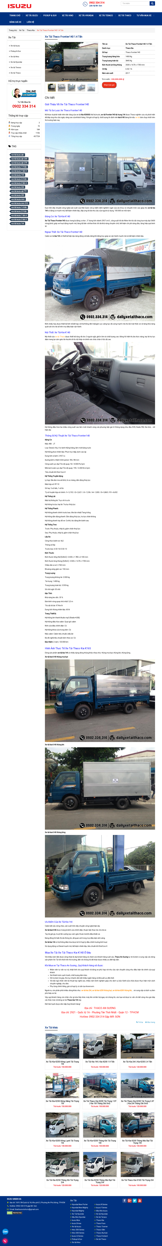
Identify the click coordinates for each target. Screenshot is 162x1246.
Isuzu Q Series (77, 1236)
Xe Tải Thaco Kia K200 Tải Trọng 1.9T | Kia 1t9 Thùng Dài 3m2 (99, 1102)
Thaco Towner (102, 1227)
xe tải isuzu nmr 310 (20, 203)
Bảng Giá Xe (15, 22)
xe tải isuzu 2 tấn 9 (19, 219)
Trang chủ (14, 15)
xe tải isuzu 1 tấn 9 (19, 171)
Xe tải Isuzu (32, 15)
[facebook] (125, 1201)
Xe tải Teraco (106, 15)
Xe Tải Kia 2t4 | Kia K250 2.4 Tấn (137, 1062)
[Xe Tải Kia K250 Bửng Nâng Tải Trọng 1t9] (62, 1085)
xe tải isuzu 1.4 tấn (19, 207)
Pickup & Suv (50, 15)
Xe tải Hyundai (86, 15)
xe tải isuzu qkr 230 (19, 159)
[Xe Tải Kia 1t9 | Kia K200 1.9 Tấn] (100, 1046)
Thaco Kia (31, 30)
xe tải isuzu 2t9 (18, 195)
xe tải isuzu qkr (18, 155)
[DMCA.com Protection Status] (14, 1213)
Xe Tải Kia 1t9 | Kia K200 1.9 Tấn (99, 1062)
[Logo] (19, 6)
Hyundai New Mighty (80, 1208)
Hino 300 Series (78, 1230)
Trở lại (140, 1022)
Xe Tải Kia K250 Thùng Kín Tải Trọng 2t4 (62, 1181)
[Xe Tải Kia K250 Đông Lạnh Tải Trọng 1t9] (62, 1046)
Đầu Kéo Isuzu (101, 1211)
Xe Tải (21, 30)
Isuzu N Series (101, 1204)
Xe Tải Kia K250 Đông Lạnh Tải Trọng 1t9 (62, 1063)
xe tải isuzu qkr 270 (19, 163)
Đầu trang (151, 1022)
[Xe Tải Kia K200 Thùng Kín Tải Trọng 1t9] (100, 1125)
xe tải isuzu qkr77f (19, 191)
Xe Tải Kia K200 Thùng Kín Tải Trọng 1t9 (100, 1141)
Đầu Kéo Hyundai (78, 1217)
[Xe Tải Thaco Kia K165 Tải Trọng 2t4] (137, 1164)
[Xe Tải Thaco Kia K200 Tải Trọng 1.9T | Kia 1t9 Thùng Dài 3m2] (100, 1085)
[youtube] (140, 1201)
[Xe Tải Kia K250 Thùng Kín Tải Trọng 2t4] (62, 1164)
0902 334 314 (24, 106)
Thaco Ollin (100, 1230)
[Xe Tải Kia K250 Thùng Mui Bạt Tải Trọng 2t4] (100, 1164)
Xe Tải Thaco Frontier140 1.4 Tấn (139, 44)
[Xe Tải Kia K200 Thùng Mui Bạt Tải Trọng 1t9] (137, 1125)
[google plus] (130, 1201)
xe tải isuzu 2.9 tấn (19, 211)
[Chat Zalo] (5, 1232)
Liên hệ (30, 22)
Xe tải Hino (67, 15)
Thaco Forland (102, 1236)
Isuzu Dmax (76, 1223)
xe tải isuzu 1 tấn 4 (19, 215)
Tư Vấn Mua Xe (144, 15)
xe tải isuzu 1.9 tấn (19, 167)
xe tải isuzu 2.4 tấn (19, 179)
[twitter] (135, 1201)
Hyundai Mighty (78, 1211)
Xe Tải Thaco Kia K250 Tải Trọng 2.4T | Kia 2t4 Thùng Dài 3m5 (137, 1102)
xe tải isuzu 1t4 (18, 224)
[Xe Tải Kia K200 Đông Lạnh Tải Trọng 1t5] (62, 1125)
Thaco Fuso (100, 1223)
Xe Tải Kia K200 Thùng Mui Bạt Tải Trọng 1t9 (137, 1141)
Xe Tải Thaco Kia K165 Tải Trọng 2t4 (137, 1180)
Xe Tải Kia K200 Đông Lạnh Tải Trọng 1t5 (62, 1141)
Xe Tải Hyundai (78, 1214)
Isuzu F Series (101, 1208)
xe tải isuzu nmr (18, 199)
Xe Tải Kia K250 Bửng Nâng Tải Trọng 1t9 (62, 1102)
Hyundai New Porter (80, 1204)
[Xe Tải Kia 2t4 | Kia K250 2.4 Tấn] (137, 1046)
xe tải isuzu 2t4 (18, 187)
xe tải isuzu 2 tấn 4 (19, 183)
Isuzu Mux (76, 1220)
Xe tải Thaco (124, 15)
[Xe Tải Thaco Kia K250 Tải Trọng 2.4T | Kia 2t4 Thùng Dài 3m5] (137, 1085)
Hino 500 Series (78, 1233)
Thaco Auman (102, 1233)
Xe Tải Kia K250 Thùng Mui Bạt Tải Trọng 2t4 (100, 1181)
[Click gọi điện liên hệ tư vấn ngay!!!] (5, 1241)
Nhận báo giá (109, 85)
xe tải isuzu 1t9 (18, 175)
